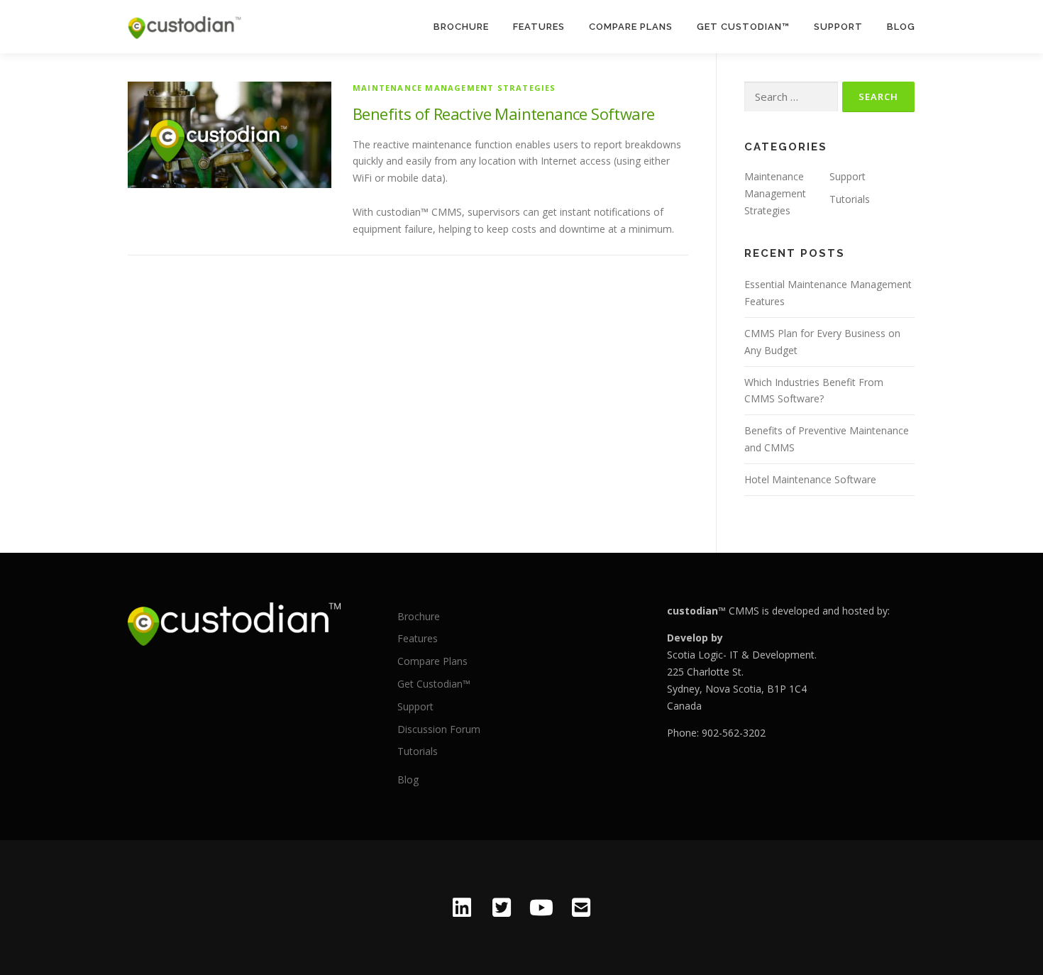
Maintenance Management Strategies (454, 87)
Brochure (461, 26)
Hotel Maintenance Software (810, 479)
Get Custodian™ (743, 26)
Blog (901, 26)
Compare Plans (631, 26)
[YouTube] (541, 907)
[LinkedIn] (462, 907)
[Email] (581, 907)
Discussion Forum (438, 729)
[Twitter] (501, 907)
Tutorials (849, 199)
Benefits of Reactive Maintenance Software (503, 113)
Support (838, 26)
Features (539, 26)
